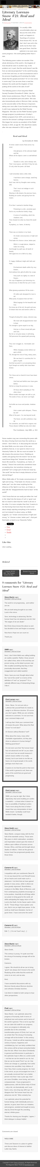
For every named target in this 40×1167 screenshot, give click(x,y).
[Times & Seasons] (20, 6)
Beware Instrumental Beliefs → (29, 572)
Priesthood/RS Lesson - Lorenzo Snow (14, 9)
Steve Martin (9, 597)
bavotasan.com (29, 1165)
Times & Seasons (19, 1162)
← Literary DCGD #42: (9, 573)
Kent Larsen (7, 22)
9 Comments (28, 22)
